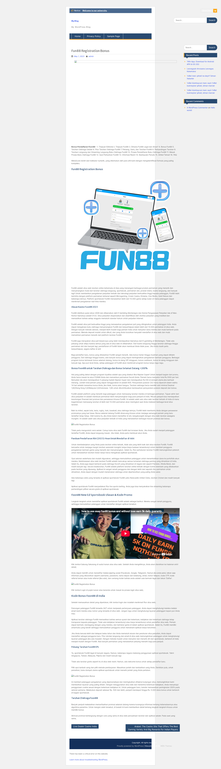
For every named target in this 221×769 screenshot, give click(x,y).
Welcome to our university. (94, 10)
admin (91, 56)
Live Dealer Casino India (85, 726)
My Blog (75, 21)
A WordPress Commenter (197, 107)
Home (77, 36)
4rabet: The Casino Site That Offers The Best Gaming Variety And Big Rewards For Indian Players (153, 728)
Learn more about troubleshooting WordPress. (88, 760)
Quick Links (207, 10)
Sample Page (113, 36)
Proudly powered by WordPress (130, 746)
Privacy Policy (94, 36)
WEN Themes (166, 746)
